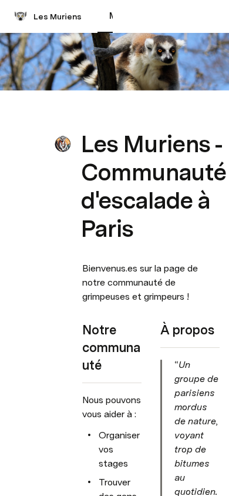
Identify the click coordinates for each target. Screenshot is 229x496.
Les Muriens (57, 16)
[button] (88, 117)
